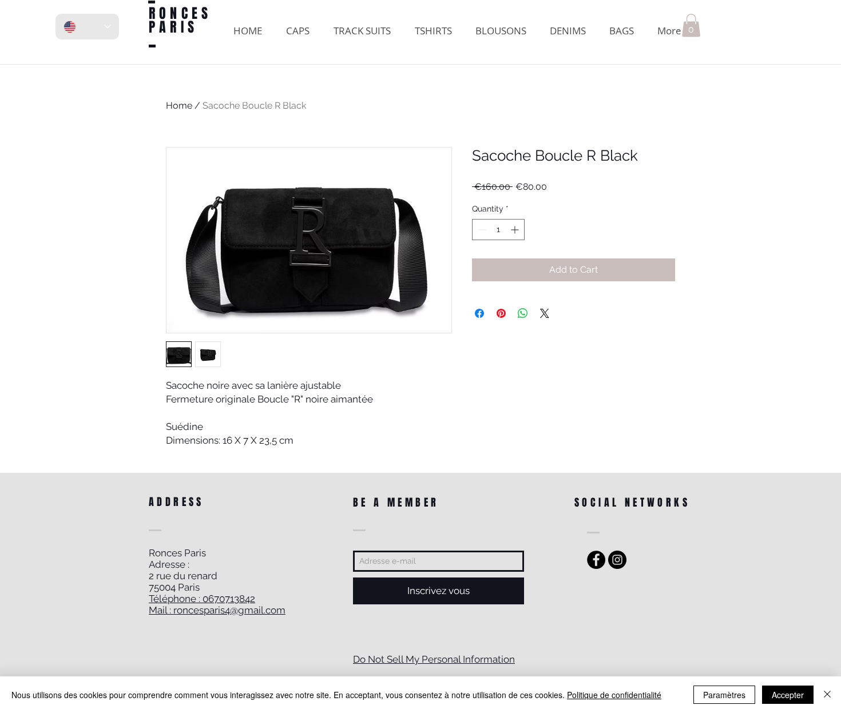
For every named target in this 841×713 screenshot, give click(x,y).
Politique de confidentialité (614, 694)
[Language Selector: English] (87, 26)
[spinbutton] (498, 230)
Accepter (788, 694)
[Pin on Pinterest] (501, 313)
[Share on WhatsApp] (523, 313)
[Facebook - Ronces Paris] (596, 560)
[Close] (827, 695)
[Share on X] (545, 313)
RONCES (180, 13)
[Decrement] (481, 230)
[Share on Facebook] (479, 313)
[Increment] (516, 230)
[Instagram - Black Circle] (617, 560)
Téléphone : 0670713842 (202, 598)
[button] (691, 25)
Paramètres (724, 694)
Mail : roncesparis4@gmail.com (217, 610)
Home (179, 105)
